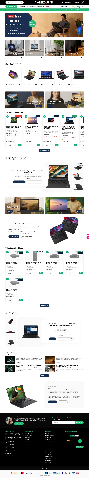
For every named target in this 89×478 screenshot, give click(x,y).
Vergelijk (9, 273)
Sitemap (47, 447)
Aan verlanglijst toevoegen (34, 181)
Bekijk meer (78, 446)
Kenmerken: (9, 133)
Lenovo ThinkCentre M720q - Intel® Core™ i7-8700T (13, 290)
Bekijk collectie (43, 150)
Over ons (47, 433)
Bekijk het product (18, 181)
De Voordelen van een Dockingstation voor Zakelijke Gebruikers (67, 365)
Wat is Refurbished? (31, 6)
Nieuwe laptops (28, 435)
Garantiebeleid (63, 402)
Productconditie (48, 450)
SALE (47, 6)
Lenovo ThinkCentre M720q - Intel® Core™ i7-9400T (73, 263)
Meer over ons (52, 402)
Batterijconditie (48, 452)
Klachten (47, 443)
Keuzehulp (27, 439)
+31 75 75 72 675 (11, 447)
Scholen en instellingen (27, 236)
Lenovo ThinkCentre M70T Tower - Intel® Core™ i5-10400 (34, 263)
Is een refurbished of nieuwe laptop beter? (27, 357)
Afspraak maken (48, 454)
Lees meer (18, 362)
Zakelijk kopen (21, 6)
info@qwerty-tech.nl (12, 450)
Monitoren (27, 443)
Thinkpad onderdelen (29, 441)
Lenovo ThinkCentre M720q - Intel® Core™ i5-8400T (13, 263)
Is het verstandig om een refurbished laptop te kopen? (28, 365)
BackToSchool (48, 462)
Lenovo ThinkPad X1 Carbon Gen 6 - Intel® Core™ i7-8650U (13, 127)
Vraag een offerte (14, 236)
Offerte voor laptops (49, 456)
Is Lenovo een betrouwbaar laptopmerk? (67, 357)
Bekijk (51, 338)
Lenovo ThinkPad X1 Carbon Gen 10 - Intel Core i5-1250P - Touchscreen (50, 127)
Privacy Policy (48, 437)
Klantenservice (40, 6)
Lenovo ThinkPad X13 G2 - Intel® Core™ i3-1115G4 (32, 127)
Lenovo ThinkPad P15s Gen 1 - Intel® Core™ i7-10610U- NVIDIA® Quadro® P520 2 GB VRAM (69, 128)
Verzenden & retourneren (50, 441)
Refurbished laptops (29, 433)
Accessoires (27, 437)
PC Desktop (27, 445)
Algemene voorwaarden (50, 435)
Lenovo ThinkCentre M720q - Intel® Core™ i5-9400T (53, 263)
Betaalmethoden (48, 439)
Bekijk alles (43, 305)
